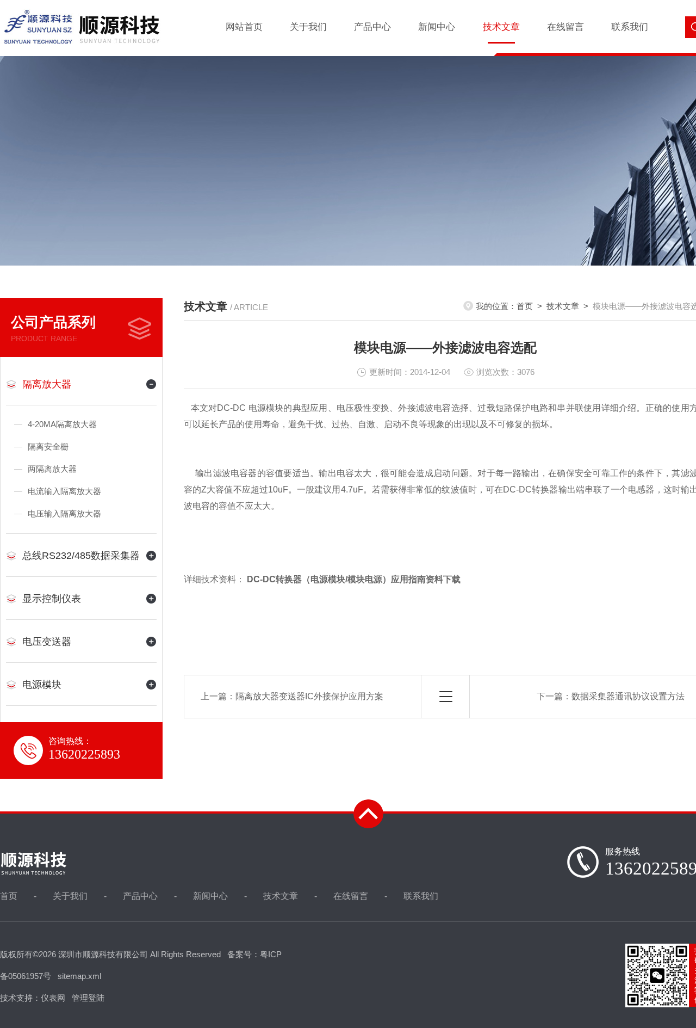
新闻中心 (436, 27)
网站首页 (244, 27)
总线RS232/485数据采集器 (81, 555)
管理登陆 (88, 997)
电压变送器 (46, 641)
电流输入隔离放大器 (64, 491)
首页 (525, 306)
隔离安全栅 (48, 446)
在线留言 (565, 27)
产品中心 (372, 27)
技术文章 (501, 27)
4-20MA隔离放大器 (62, 424)
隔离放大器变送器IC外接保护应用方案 (309, 696)
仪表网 (53, 997)
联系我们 (629, 27)
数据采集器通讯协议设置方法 (628, 696)
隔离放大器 (46, 384)
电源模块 (41, 684)
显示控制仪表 (51, 598)
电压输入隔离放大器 (64, 513)
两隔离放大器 (52, 468)
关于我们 (308, 27)
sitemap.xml (79, 976)
